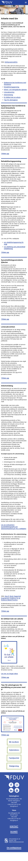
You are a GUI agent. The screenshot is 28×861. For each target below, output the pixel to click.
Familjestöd (14, 758)
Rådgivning (14, 766)
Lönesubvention (9, 92)
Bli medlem (14, 742)
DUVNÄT (14, 832)
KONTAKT (14, 826)
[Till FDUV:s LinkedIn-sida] (11, 790)
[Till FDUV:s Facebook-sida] (11, 785)
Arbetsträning (8, 95)
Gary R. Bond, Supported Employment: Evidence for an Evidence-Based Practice (11, 598)
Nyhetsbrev (14, 750)
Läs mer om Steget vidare (9, 673)
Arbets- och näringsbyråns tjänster (15, 89)
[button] (26, 2)
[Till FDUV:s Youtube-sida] (17, 790)
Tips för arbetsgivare (11, 100)
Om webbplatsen (14, 848)
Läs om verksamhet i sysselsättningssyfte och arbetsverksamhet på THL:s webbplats (13, 526)
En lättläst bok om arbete (12, 97)
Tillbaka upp (5, 153)
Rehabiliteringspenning (11, 87)
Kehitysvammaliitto (11, 62)
